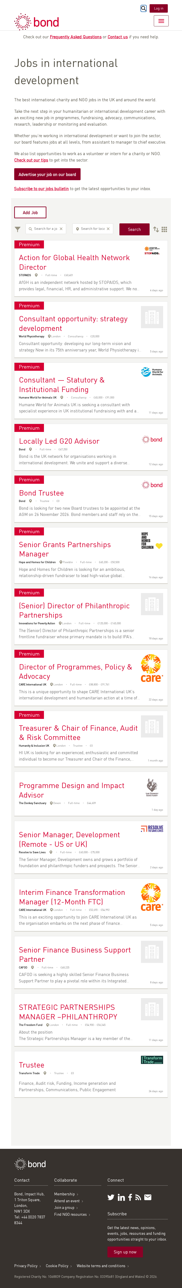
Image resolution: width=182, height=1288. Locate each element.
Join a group (64, 1207)
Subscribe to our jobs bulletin (41, 188)
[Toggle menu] (161, 20)
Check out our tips (31, 159)
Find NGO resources (70, 1214)
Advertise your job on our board (47, 174)
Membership (64, 1194)
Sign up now (125, 1251)
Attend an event (67, 1200)
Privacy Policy (26, 1265)
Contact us (118, 36)
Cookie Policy (57, 1265)
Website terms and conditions (101, 1265)
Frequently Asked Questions (76, 36)
